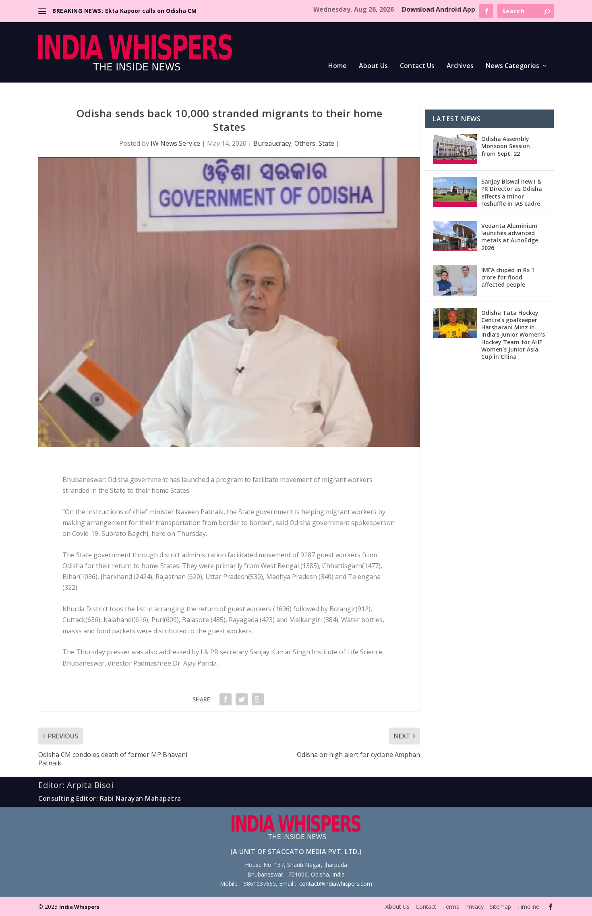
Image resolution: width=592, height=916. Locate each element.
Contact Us (417, 66)
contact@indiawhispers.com (335, 883)
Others (304, 143)
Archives (460, 66)
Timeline (528, 906)
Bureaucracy (272, 143)
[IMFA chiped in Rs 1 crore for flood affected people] (455, 280)
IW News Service (175, 143)
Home (337, 66)
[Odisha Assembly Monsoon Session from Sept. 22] (455, 149)
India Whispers (79, 906)
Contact (426, 906)
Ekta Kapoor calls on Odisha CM (151, 10)
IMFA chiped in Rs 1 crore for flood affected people (507, 277)
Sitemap (500, 906)
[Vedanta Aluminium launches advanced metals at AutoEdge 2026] (455, 236)
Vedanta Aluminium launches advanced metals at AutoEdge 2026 (509, 237)
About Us (373, 66)
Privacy (474, 906)
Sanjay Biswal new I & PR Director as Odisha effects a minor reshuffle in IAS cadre (511, 192)
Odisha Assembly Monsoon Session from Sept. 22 (505, 146)
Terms (450, 906)
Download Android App (438, 9)
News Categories (512, 66)
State (326, 143)
